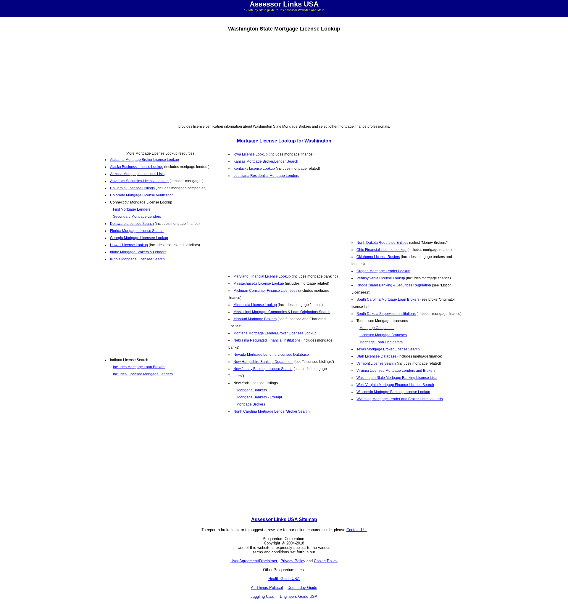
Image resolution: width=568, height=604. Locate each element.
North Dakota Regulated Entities (382, 243)
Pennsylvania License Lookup (380, 278)
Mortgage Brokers (250, 404)
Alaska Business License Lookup (136, 167)
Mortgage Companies (376, 328)
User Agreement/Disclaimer (253, 561)
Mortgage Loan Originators (381, 342)
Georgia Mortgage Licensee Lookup (139, 238)
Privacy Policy (292, 561)
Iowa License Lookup (250, 154)
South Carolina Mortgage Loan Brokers (387, 299)
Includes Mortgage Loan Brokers (139, 367)
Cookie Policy (326, 561)
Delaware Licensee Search (132, 224)
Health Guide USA (284, 578)
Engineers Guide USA (298, 596)
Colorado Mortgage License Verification (142, 195)
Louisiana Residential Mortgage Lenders (266, 176)
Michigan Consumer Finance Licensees (265, 291)
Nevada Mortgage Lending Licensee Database (271, 355)
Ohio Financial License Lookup (381, 250)
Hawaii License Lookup (129, 245)
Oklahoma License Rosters (378, 257)
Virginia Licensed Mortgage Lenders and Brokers (395, 371)
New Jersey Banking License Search (263, 369)
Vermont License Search (376, 363)
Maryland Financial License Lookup (262, 276)
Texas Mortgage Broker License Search (388, 349)
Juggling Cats (262, 596)
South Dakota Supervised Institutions (386, 314)
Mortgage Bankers (252, 390)
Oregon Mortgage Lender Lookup (383, 271)
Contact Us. (356, 530)
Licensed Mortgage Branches (383, 335)
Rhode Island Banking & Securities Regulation (393, 285)
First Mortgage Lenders (131, 209)
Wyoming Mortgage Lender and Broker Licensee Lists (399, 399)
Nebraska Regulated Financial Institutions (267, 340)
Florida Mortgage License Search (137, 231)
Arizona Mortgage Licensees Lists (137, 174)
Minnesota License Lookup (255, 305)
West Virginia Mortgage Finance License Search (395, 385)
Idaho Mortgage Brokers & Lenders (138, 252)
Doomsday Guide (302, 587)
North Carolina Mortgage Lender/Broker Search (271, 411)
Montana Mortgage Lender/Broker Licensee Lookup (275, 333)
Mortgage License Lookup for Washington (284, 140)
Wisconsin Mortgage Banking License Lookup (393, 392)
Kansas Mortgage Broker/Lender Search (265, 161)
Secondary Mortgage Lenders (137, 216)
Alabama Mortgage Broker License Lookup (144, 160)
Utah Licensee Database (376, 356)
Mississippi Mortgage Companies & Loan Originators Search (281, 312)
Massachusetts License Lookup (258, 283)
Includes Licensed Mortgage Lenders (143, 374)
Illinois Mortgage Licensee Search (137, 259)
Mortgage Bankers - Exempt (259, 397)
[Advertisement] (284, 77)
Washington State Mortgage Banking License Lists (396, 378)
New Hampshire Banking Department (263, 362)
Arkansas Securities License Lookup (139, 181)
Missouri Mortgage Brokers (255, 319)
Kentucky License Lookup (254, 168)
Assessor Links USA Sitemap (284, 519)
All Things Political (267, 587)
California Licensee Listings (132, 188)
